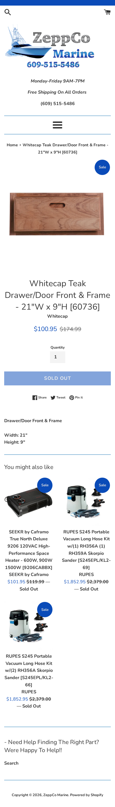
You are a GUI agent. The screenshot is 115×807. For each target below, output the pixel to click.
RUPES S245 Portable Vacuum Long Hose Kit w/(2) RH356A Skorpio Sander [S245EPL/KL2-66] (28, 670)
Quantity (58, 347)
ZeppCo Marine (55, 795)
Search (11, 763)
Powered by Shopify (86, 795)
